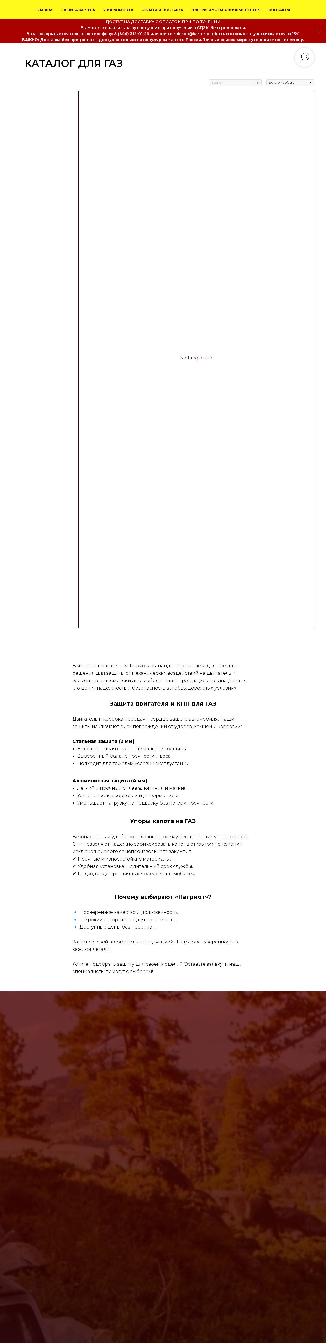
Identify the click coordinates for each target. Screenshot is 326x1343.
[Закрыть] (318, 31)
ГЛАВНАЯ (44, 10)
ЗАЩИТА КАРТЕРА (78, 10)
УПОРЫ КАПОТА (118, 10)
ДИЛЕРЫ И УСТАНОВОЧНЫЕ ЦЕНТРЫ (226, 10)
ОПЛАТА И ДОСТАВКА (162, 10)
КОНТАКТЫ (279, 10)
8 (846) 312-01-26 (131, 34)
